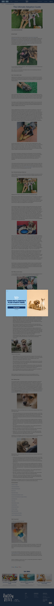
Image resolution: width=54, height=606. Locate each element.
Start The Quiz (16, 307)
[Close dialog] (7, 291)
